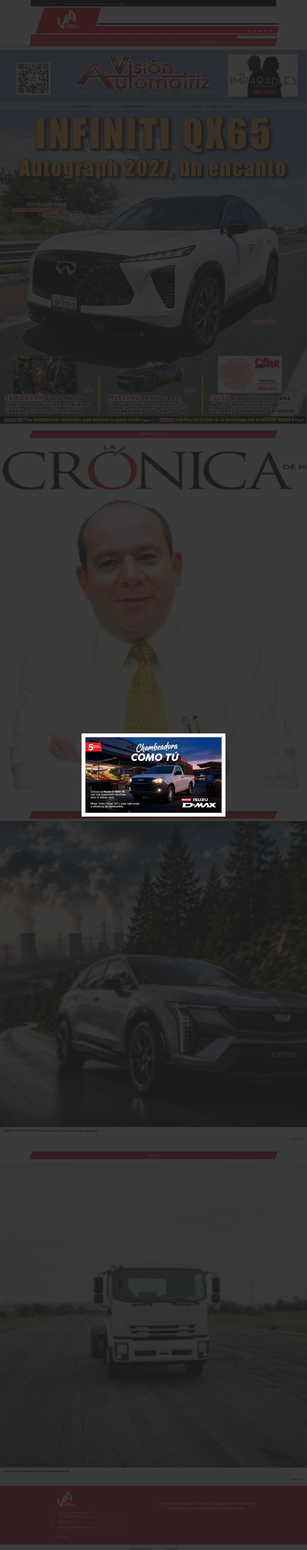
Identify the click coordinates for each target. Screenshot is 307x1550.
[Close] (221, 736)
